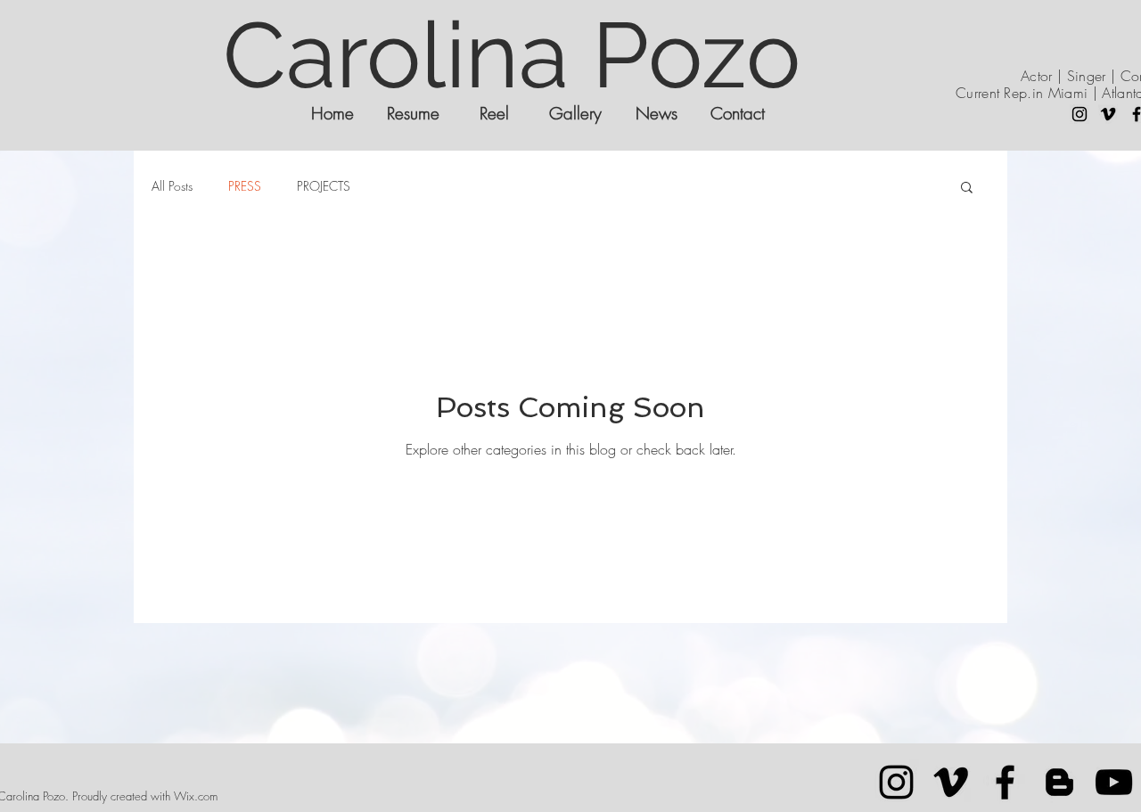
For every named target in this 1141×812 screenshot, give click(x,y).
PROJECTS (323, 185)
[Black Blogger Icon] (1059, 782)
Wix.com (196, 796)
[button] (966, 188)
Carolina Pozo (511, 55)
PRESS (244, 185)
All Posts (172, 185)
